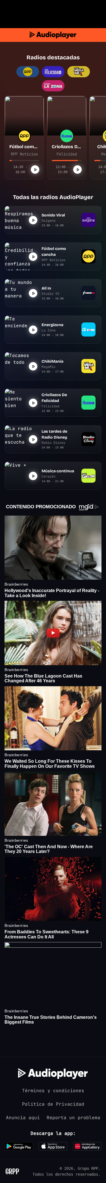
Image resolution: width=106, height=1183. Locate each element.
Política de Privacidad (53, 1104)
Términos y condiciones (53, 1091)
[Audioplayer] (53, 35)
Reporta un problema (73, 1118)
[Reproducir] (35, 169)
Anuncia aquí (23, 1118)
